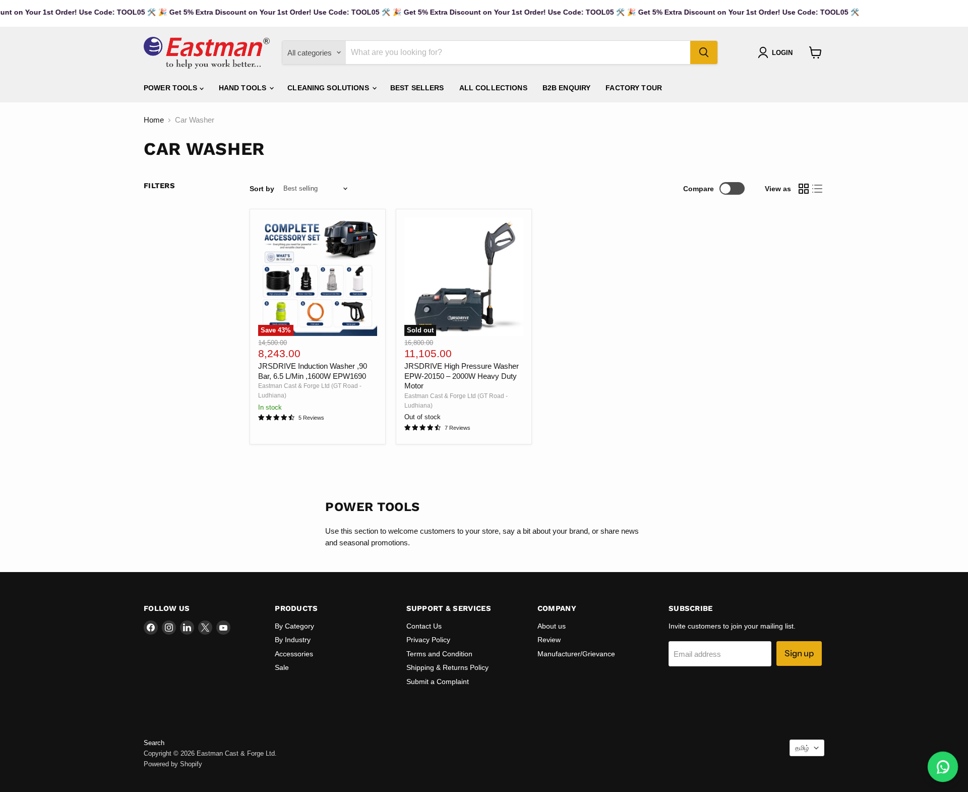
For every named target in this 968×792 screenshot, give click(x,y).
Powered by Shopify (173, 764)
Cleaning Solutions (329, 88)
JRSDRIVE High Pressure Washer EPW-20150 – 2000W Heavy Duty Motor (461, 376)
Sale (282, 667)
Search (154, 743)
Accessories (294, 654)
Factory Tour (634, 88)
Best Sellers (417, 88)
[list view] (818, 189)
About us (551, 626)
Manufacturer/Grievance (576, 654)
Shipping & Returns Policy (447, 667)
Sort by (262, 189)
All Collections (493, 88)
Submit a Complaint (437, 681)
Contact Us (424, 626)
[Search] (703, 52)
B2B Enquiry (566, 88)
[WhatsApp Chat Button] (943, 767)
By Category (294, 626)
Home (154, 120)
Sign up (799, 653)
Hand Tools (244, 88)
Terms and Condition (439, 654)
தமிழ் (802, 748)
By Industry (293, 640)
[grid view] (804, 189)
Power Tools (172, 88)
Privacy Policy (428, 640)
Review (549, 640)
